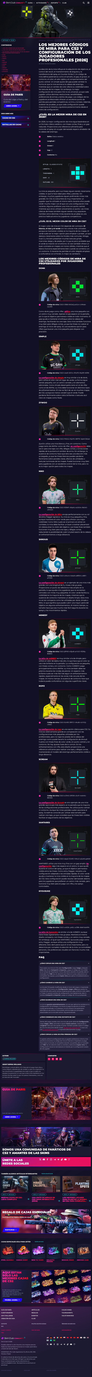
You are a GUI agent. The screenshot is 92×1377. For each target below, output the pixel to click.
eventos (35, 1315)
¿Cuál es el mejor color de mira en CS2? (13, 49)
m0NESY (4, 64)
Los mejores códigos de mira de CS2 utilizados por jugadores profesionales (15, 52)
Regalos (35, 1313)
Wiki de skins (36, 1330)
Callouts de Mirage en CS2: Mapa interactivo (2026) (43, 1199)
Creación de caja (8, 1318)
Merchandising (67, 1330)
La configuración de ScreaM (51, 802)
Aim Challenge (7, 1315)
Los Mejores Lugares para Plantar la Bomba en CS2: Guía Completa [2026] (75, 1199)
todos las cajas (39, 1241)
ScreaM (4, 67)
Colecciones (67, 1310)
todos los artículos (47, 1173)
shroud (4, 62)
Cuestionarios (7, 1313)
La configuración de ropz (50, 729)
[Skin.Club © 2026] (13, 1338)
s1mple (4, 56)
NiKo (3, 60)
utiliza (67, 311)
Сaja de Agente (51, 1370)
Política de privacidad (39, 1323)
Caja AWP (27, 1370)
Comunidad (42, 40)
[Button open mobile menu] (88, 3)
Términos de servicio (68, 1323)
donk (3, 54)
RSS (2, 1326)
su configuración (78, 446)
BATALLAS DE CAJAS (11, 125)
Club (64, 3)
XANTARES (5, 69)
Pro (2, 1332)
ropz (3, 66)
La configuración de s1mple (51, 378)
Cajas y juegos (6, 1330)
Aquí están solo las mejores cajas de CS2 (15, 1277)
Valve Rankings (68, 1315)
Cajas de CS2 (8, 118)
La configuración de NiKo (50, 514)
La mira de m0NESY (48, 658)
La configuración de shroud (51, 583)
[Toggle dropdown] (34, 3)
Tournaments (67, 1313)
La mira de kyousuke (48, 932)
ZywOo (4, 58)
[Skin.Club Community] (15, 2)
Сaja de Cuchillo (6, 1370)
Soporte (4, 1323)
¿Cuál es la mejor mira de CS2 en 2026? (13, 48)
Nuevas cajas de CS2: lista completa (11, 1198)
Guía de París (13, 94)
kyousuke (5, 71)
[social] (48, 1344)
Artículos (5, 40)
